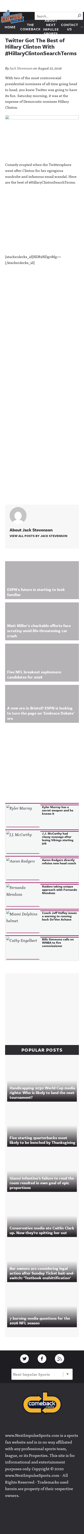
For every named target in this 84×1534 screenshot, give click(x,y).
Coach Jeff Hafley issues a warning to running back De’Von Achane (59, 916)
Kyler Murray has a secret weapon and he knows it (57, 810)
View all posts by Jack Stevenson (38, 535)
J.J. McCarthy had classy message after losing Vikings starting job (57, 838)
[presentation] (22, 816)
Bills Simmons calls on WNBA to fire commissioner (58, 942)
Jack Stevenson (21, 68)
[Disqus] (42, 335)
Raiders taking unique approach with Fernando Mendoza (59, 889)
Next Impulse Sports (31, 1374)
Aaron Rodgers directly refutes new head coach (59, 861)
